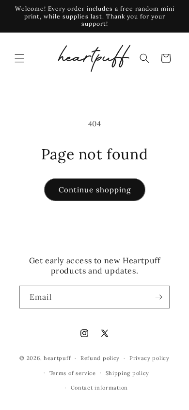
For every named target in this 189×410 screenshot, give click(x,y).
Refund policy (100, 358)
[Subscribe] (158, 297)
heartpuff (57, 358)
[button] (19, 58)
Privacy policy (149, 358)
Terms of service (72, 373)
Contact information (99, 387)
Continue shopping (95, 189)
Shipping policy (128, 373)
